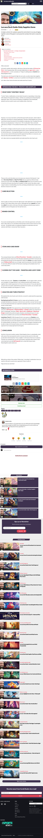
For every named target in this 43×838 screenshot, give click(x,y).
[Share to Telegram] (27, 63)
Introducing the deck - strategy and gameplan (14, 50)
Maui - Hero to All (20, 311)
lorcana (2, 25)
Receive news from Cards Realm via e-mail (21, 789)
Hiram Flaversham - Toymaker (24, 257)
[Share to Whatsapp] (24, 63)
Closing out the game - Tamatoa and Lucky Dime (13, 57)
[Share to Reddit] (22, 63)
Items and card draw (8, 56)
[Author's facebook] (8, 429)
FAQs (16, 813)
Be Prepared (10, 309)
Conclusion (6, 60)
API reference (17, 811)
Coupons (16, 808)
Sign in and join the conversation (21, 446)
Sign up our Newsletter (21, 521)
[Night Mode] (28, 4)
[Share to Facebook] (17, 63)
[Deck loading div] (21, 142)
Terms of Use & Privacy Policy (6, 835)
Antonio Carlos (8, 42)
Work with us (17, 810)
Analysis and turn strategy (9, 59)
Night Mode (31, 806)
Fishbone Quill (8, 262)
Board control (6, 55)
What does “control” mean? (9, 52)
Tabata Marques (8, 44)
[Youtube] (5, 804)
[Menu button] (41, 2)
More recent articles (21, 781)
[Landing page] (1, 1)
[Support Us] (2, 804)
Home (16, 803)
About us (16, 806)
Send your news (21, 403)
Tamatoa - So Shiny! (8, 77)
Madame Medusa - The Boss (22, 309)
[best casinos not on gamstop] (7, 823)
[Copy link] (15, 63)
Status (16, 815)
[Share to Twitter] (20, 63)
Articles (5, 25)
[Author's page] (6, 429)
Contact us (17, 804)
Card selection (6, 53)
